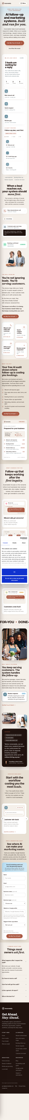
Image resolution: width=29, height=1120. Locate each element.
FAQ (16, 1086)
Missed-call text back (21, 1035)
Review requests (20, 1046)
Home (3, 1035)
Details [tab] (15, 543)
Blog (17, 1060)
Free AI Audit (5, 1041)
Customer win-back (21, 1053)
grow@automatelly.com (7, 1086)
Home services (6, 1060)
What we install (6, 1044)
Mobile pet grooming (7, 1066)
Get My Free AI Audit (13, 43)
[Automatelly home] (6, 3)
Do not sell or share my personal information (14, 579)
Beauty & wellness (6, 1063)
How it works (5, 1038)
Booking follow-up (20, 1043)
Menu (24, 3)
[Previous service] (3, 819)
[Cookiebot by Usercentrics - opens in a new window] (20, 538)
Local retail (5, 1069)
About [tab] (24, 543)
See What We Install (14, 48)
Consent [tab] (5, 543)
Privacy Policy (22, 1086)
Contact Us (4, 1088)
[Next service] (26, 819)
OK (14, 572)
